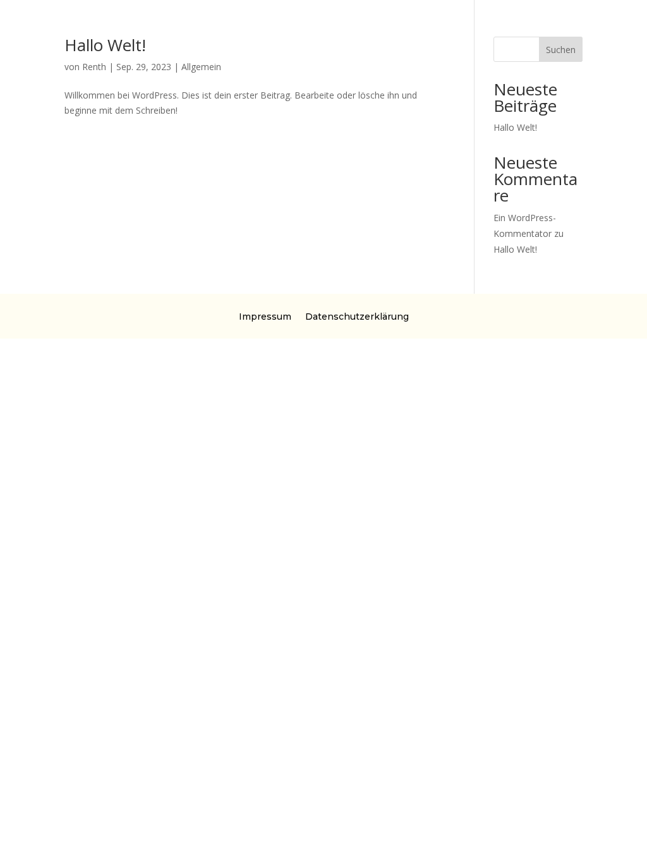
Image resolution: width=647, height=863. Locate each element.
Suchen (561, 50)
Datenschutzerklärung (357, 316)
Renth (94, 67)
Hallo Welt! (105, 44)
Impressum (265, 316)
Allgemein (201, 67)
